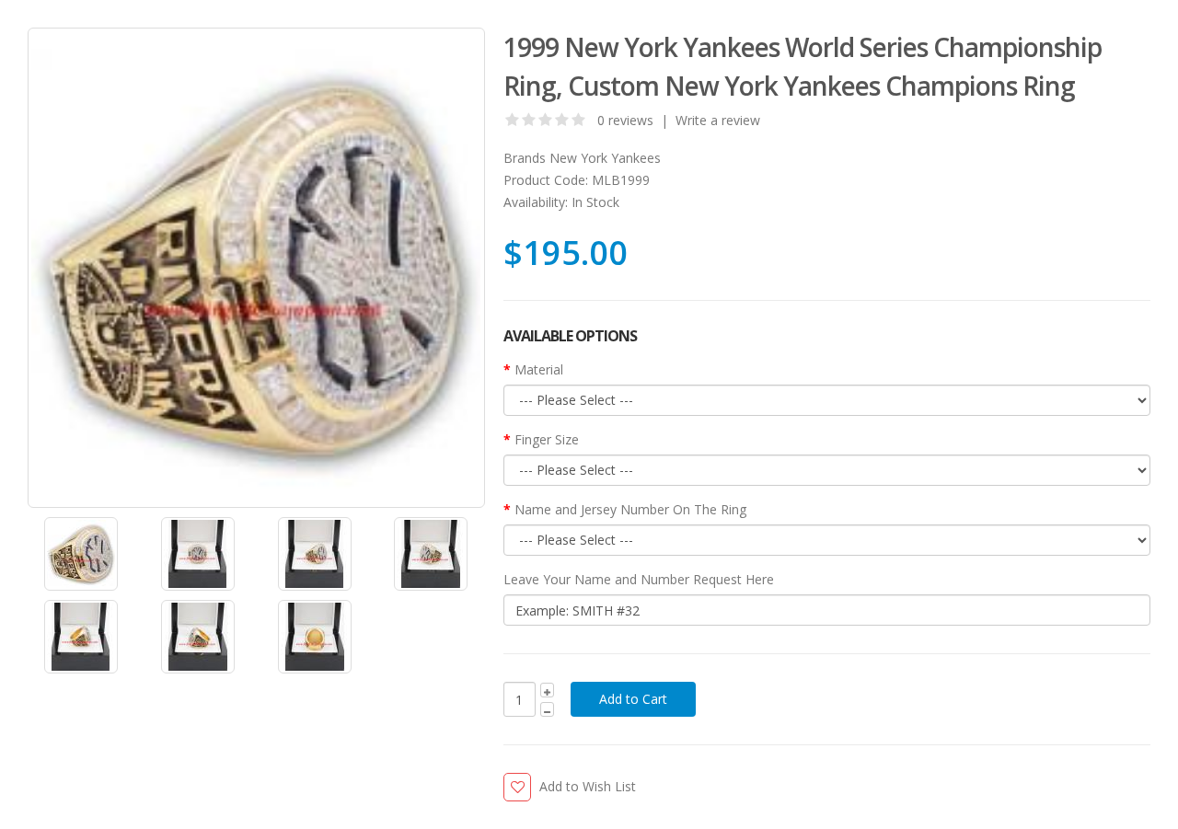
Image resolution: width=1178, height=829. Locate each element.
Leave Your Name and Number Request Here (638, 579)
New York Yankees (605, 158)
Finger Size (546, 439)
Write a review (718, 120)
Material (538, 369)
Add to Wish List (587, 786)
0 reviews (625, 120)
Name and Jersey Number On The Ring (630, 509)
